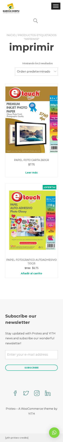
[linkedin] (48, 393)
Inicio (11, 35)
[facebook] (15, 393)
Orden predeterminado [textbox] (33, 71)
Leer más (31, 172)
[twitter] (26, 393)
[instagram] (37, 393)
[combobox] (36, 72)
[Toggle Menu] (56, 6)
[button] (54, 432)
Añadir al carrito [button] (31, 273)
